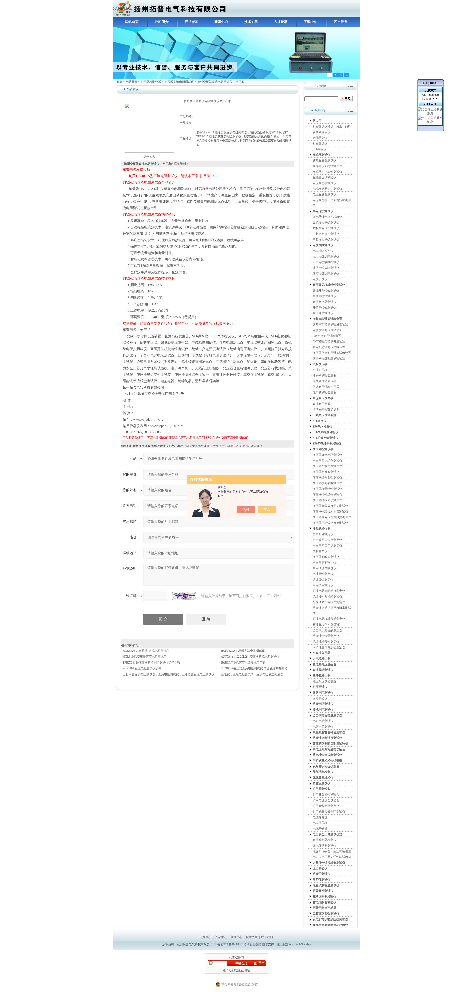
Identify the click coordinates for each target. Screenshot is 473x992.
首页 (119, 82)
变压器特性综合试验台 (327, 494)
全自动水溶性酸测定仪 (327, 630)
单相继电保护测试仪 (326, 239)
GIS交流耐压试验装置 (327, 336)
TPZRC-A (208, 437)
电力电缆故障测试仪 (326, 256)
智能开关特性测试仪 (326, 290)
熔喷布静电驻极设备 (326, 409)
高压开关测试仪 (323, 313)
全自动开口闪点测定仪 (327, 540)
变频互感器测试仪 (324, 160)
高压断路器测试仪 (324, 302)
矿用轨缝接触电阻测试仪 (329, 811)
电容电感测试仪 (323, 721)
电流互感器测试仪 (324, 183)
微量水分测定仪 (323, 534)
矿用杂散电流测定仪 (326, 806)
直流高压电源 (321, 404)
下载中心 (311, 22)
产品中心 (221, 937)
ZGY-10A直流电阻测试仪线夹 (142, 668)
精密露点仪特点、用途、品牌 (332, 126)
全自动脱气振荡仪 (324, 568)
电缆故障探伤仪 (323, 251)
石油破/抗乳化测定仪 (326, 624)
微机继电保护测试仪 (326, 222)
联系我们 (267, 937)
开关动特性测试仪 (324, 307)
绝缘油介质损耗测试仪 (327, 596)
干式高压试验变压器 (326, 387)
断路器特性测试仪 (324, 296)
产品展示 (191, 22)
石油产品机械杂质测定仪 (329, 619)
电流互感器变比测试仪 (327, 188)
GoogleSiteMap (301, 944)
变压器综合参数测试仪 (327, 477)
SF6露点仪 (319, 149)
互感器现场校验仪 (324, 177)
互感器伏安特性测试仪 (327, 166)
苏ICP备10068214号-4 (235, 944)
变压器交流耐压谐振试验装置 (332, 353)
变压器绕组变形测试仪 (327, 500)
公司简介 (162, 22)
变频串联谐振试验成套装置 (330, 324)
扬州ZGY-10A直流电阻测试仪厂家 (243, 662)
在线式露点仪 (321, 132)
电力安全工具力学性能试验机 (332, 857)
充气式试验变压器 (324, 381)
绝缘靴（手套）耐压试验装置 (332, 851)
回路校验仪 (320, 698)
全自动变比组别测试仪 (327, 460)
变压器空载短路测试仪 (327, 466)
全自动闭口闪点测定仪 (327, 545)
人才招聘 (281, 22)
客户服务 (340, 22)
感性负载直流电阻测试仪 (231, 437)
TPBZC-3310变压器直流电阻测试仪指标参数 (151, 662)
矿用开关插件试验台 (326, 794)
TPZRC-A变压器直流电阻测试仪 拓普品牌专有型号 (254, 668)
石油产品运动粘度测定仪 (329, 591)
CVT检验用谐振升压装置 (329, 341)
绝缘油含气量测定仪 (326, 636)
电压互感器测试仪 (324, 194)
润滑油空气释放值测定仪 (329, 647)
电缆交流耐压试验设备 (327, 330)
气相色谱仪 (320, 551)
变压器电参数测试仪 (326, 472)
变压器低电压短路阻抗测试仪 (332, 517)
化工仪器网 (284, 944)
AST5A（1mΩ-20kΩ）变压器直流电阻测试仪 (250, 656)
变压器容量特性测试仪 (327, 489)
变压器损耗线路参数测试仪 (330, 523)
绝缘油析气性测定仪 (326, 641)
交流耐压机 (320, 370)
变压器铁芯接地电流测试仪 (330, 511)
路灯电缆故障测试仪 (326, 273)
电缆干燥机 (320, 828)
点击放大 (149, 156)
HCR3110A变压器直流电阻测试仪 (145, 656)
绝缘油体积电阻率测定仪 (329, 602)
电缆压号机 (320, 823)
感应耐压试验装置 (324, 681)
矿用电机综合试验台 (326, 800)
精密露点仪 (320, 143)
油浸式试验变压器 (324, 375)
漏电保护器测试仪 (324, 845)
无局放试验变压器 (324, 392)
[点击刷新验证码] (184, 596)
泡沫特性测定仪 (323, 574)
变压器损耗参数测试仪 (327, 483)
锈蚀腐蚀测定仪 (323, 579)
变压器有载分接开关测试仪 (330, 506)
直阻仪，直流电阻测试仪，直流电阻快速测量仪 (252, 674)
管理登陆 (255, 944)
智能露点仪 (320, 137)
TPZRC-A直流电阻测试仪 (185, 437)
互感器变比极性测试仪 (327, 171)
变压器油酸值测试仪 (326, 557)
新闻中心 (221, 22)
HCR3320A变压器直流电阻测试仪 (243, 650)
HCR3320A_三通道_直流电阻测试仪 (146, 650)
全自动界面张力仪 (324, 562)
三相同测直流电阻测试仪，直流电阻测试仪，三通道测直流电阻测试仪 (168, 674)
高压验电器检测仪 (324, 840)
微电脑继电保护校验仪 (327, 217)
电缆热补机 (320, 817)
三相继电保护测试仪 (326, 234)
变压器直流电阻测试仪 (179, 82)
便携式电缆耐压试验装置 (329, 358)
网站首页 (132, 22)
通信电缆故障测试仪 (326, 268)
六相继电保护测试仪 (326, 228)
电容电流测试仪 (323, 726)
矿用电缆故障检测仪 (326, 262)
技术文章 (251, 22)
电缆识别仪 (320, 279)
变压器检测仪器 (150, 82)
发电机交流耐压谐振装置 (329, 347)
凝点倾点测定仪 (323, 585)
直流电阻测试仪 (157, 437)
